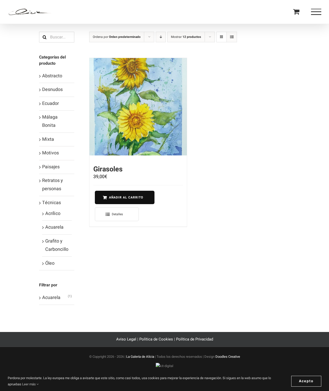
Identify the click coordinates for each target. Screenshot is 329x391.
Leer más (29, 384)
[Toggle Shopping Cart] (296, 11)
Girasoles (108, 169)
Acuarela (54, 227)
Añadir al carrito (126, 197)
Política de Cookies (156, 339)
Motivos (50, 152)
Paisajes (51, 166)
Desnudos (52, 89)
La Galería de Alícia (140, 356)
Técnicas (51, 202)
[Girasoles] (138, 106)
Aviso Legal (126, 339)
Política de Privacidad (194, 339)
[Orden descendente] (161, 37)
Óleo (49, 263)
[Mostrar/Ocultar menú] (316, 12)
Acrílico (52, 213)
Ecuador (50, 103)
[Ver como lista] (232, 37)
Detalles (117, 214)
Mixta (48, 139)
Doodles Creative (227, 356)
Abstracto (52, 75)
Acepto (306, 381)
